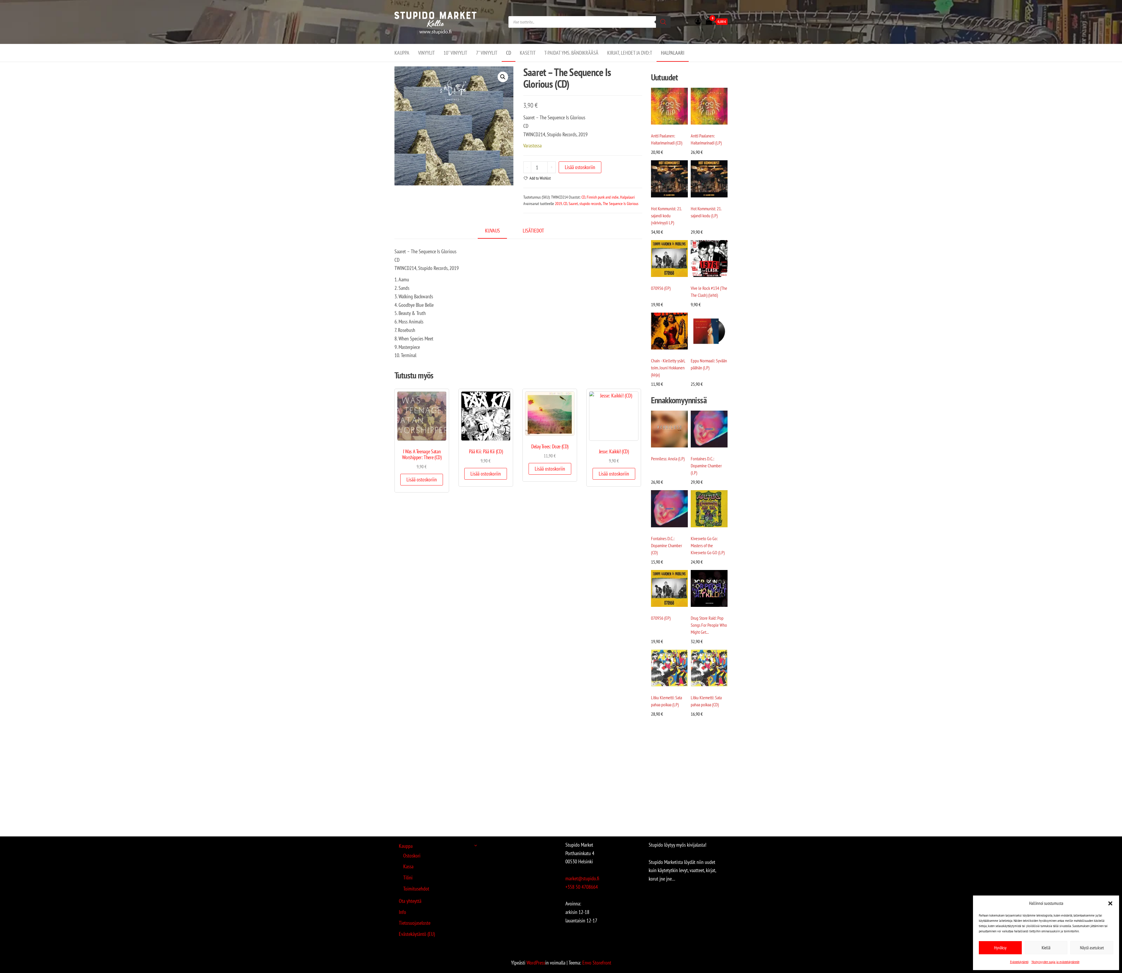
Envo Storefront (596, 962)
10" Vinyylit (455, 52)
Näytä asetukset (1092, 947)
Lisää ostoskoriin (580, 167)
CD (508, 52)
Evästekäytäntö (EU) (417, 934)
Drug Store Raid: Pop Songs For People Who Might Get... (709, 625)
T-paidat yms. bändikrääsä (571, 52)
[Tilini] (698, 21)
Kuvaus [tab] (492, 230)
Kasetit (528, 52)
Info (402, 912)
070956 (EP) (661, 288)
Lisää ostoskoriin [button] (421, 479)
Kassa (408, 866)
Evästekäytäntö (1019, 962)
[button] (1110, 903)
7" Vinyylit (486, 52)
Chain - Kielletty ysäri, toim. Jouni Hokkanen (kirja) (668, 368)
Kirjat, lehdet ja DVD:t (629, 52)
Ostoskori (411, 855)
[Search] (663, 22)
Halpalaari (672, 52)
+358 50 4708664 (581, 887)
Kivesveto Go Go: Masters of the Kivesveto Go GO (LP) (708, 545)
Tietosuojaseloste (414, 922)
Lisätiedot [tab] (533, 230)
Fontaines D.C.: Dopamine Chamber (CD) (666, 545)
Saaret (573, 203)
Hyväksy (1000, 947)
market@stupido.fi (582, 878)
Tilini (408, 877)
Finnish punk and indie (603, 197)
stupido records (590, 203)
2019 (558, 203)
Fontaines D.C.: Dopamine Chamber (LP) (706, 466)
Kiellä (1046, 947)
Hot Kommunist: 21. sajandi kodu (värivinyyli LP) (666, 215)
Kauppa (401, 52)
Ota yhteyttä (410, 901)
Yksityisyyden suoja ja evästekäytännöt (1055, 962)
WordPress (536, 962)
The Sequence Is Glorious (620, 203)
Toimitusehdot (416, 888)
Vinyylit (426, 52)
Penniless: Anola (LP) (668, 458)
